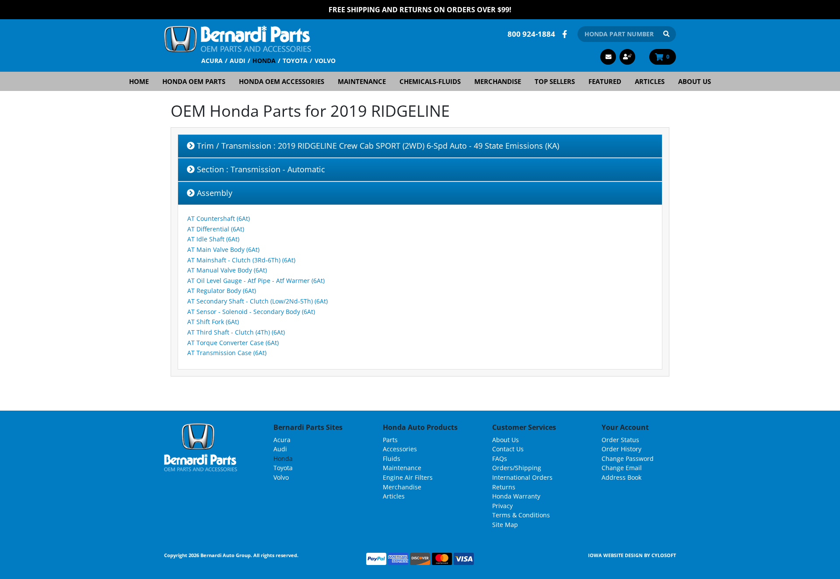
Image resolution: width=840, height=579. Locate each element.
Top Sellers (555, 81)
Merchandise (497, 81)
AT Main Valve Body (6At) (223, 249)
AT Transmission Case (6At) (226, 353)
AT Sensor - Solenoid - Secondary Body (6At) (251, 311)
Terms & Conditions (521, 515)
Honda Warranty (516, 496)
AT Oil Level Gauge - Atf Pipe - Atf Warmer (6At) (256, 280)
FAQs (499, 458)
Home (139, 81)
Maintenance (362, 81)
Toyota (295, 60)
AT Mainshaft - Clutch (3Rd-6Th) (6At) (241, 260)
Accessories (400, 449)
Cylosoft (663, 555)
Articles (650, 81)
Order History (621, 449)
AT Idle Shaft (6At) (213, 239)
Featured (604, 81)
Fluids (391, 458)
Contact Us (508, 449)
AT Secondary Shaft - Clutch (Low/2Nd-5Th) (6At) (257, 301)
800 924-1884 (531, 34)
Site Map (505, 524)
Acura (212, 60)
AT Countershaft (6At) (218, 218)
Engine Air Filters (408, 477)
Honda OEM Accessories (281, 81)
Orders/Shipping (516, 468)
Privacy (502, 506)
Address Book (621, 477)
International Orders (522, 477)
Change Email (622, 468)
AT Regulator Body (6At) (221, 290)
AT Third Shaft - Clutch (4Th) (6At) (236, 332)
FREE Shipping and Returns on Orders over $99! (420, 9)
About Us (694, 81)
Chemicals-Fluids (430, 81)
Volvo (325, 60)
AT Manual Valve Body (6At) (227, 270)
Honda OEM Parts (193, 81)
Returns (503, 487)
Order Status (620, 440)
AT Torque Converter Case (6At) (233, 342)
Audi (237, 60)
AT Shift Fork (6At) (213, 321)
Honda (264, 60)
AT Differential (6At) (215, 229)
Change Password (628, 458)
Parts (390, 440)
